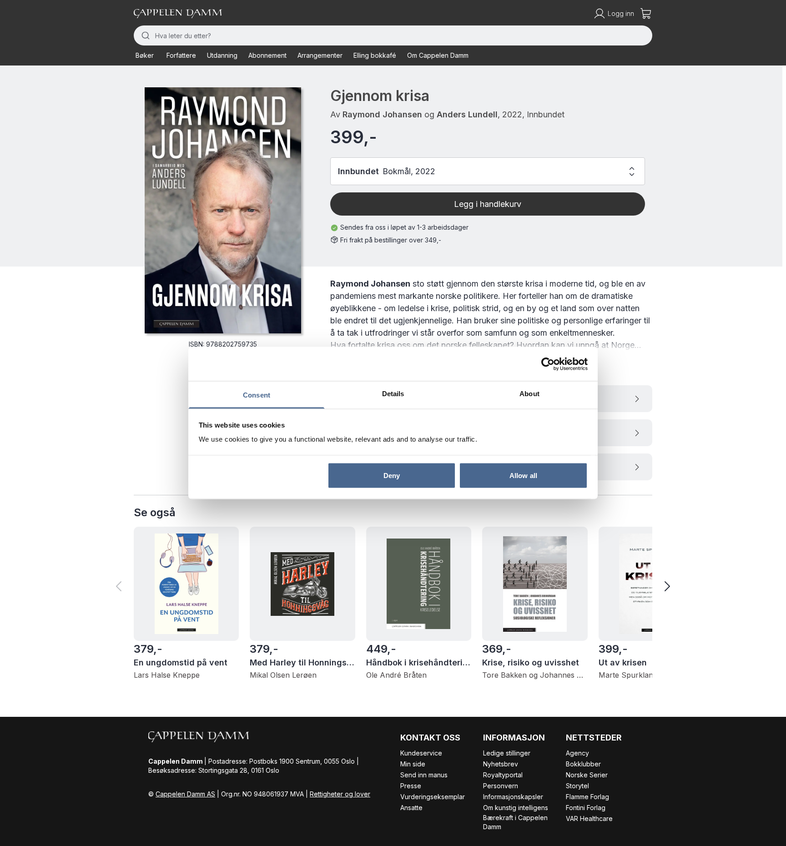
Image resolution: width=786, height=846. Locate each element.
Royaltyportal (503, 775)
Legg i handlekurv (487, 204)
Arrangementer (320, 55)
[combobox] (393, 35)
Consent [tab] (256, 395)
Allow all (523, 475)
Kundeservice (421, 753)
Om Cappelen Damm (438, 55)
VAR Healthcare (589, 818)
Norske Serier (587, 775)
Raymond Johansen (382, 114)
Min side (412, 764)
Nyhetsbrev (500, 764)
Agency (577, 753)
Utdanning (222, 55)
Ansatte (411, 807)
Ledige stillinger (506, 753)
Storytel (577, 786)
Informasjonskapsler (513, 797)
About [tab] (529, 394)
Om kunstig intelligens (515, 807)
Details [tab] (393, 394)
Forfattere (181, 55)
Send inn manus (424, 775)
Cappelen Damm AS (185, 794)
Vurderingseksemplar (432, 797)
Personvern (500, 786)
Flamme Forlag (587, 797)
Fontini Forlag (585, 807)
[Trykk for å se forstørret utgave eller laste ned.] (223, 210)
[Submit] (144, 35)
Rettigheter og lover (340, 794)
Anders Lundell (467, 114)
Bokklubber (583, 764)
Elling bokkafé (374, 55)
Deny (391, 475)
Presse (410, 786)
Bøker (145, 55)
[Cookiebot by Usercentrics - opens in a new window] (548, 364)
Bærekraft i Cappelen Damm (515, 822)
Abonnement (267, 55)
